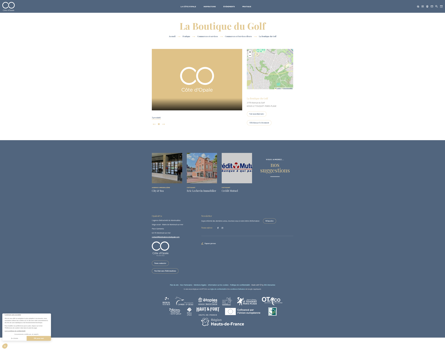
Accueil (172, 36)
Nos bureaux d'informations (165, 271)
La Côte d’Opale (188, 6)
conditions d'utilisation (237, 289)
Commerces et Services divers (238, 36)
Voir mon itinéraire (256, 114)
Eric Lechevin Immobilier (201, 190)
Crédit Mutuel (230, 190)
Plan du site (174, 285)
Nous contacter (160, 263)
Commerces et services (207, 36)
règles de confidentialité (218, 289)
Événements (229, 6)
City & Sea (158, 190)
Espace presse (210, 243)
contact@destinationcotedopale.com (166, 237)
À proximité (156, 118)
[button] (250, 52)
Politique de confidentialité (240, 285)
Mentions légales (200, 285)
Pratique (246, 6)
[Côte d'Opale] (8, 6)
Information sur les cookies (218, 285)
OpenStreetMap (288, 88)
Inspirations (209, 6)
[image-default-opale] (197, 79)
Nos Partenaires (186, 285)
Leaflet (278, 88)
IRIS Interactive (269, 285)
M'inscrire (269, 221)
